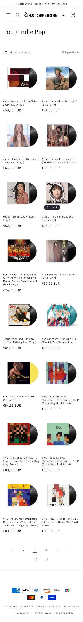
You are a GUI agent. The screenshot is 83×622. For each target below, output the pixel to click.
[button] (8, 15)
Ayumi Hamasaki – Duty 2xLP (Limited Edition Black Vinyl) (59, 160)
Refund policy (71, 606)
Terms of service (43, 612)
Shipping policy (64, 612)
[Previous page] (11, 549)
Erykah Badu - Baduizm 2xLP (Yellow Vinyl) (19, 398)
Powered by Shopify (49, 606)
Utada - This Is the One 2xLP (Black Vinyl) (58, 218)
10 (35, 559)
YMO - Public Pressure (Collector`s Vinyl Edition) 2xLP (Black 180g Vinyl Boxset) (60, 400)
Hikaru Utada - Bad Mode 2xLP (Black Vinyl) (59, 276)
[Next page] (47, 559)
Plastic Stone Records (25, 606)
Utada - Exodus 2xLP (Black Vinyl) (19, 218)
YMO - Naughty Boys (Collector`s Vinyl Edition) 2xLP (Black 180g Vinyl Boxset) (60, 461)
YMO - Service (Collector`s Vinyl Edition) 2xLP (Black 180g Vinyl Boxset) (60, 522)
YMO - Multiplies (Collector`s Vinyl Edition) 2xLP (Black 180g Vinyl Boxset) (21, 461)
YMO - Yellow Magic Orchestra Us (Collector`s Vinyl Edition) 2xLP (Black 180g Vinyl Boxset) (21, 522)
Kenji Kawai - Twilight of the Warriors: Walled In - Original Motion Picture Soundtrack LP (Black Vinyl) (20, 279)
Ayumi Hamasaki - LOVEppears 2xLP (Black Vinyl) (21, 160)
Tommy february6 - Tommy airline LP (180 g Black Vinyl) (19, 340)
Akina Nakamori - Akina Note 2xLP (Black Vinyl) (20, 103)
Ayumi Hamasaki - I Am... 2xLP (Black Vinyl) (59, 103)
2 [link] (35, 550)
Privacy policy (22, 612)
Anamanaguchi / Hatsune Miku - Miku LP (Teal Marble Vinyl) (60, 340)
